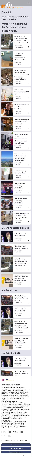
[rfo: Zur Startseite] (12, 5)
